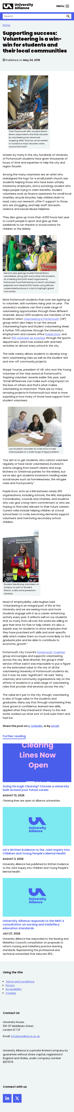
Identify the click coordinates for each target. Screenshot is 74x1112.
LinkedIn (36, 726)
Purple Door (52, 334)
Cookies (11, 993)
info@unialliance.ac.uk (25, 1036)
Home (6, 25)
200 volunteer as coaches (28, 338)
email (55, 726)
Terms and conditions (20, 981)
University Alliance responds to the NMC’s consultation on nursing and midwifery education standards (33, 924)
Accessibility (14, 989)
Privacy (10, 985)
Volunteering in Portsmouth (41, 319)
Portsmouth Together (51, 652)
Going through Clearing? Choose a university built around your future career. (36, 788)
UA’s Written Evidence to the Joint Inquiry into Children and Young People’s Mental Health (36, 851)
